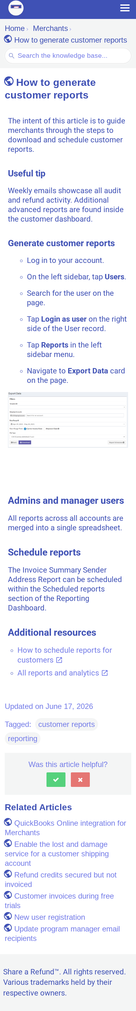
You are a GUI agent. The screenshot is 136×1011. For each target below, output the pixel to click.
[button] (55, 779)
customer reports (66, 724)
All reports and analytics (59, 673)
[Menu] (125, 7)
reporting (22, 738)
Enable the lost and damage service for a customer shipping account (57, 853)
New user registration (49, 917)
